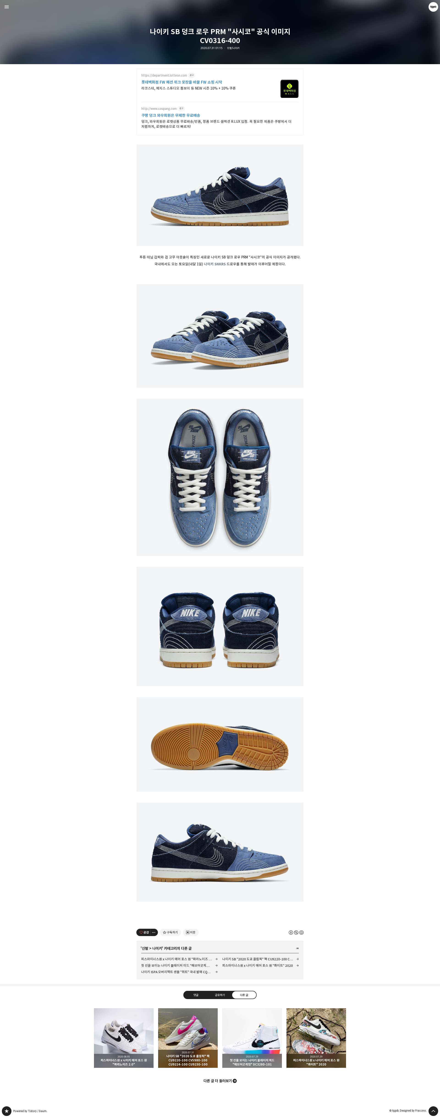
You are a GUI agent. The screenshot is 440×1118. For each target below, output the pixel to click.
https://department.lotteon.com (164, 75)
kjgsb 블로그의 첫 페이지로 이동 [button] (220, 6)
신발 (145, 948)
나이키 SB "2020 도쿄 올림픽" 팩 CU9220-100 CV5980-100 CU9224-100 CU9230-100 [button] (188, 1038)
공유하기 (220, 995)
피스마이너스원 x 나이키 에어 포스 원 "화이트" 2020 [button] (316, 1038)
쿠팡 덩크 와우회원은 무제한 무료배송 (170, 115)
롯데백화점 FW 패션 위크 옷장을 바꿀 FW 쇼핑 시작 (181, 82)
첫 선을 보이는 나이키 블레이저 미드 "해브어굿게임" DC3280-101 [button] (252, 1038)
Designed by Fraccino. (413, 1110)
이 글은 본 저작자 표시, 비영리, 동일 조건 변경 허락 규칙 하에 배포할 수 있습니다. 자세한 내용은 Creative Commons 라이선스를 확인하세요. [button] (296, 932)
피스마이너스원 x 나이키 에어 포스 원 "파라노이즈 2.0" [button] (124, 1038)
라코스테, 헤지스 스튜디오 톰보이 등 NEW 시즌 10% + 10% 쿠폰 (188, 88)
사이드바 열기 (6, 6)
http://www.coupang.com (159, 109)
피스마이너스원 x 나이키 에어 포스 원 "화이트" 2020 (257, 965)
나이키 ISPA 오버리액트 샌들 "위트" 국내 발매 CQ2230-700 (179, 972)
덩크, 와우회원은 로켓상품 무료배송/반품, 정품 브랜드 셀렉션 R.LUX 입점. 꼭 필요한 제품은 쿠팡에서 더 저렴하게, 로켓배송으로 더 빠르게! (216, 124)
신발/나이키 (233, 48)
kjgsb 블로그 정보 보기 (433, 6)
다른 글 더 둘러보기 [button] (218, 1081)
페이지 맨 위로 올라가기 (433, 1111)
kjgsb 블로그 (6, 1111)
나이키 (157, 948)
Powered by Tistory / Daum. (30, 1111)
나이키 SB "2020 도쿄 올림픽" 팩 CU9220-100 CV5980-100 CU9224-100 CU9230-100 (260, 959)
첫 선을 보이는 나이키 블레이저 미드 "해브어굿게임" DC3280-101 (179, 965)
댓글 (195, 995)
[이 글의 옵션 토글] (154, 932)
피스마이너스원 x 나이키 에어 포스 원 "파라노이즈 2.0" (177, 959)
